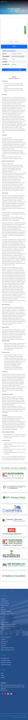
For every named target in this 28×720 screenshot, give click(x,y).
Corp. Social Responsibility (7, 613)
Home (11, 11)
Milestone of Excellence (6, 611)
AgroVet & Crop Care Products (7, 626)
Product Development (6, 637)
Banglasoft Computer (22, 717)
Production (3, 639)
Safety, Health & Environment (7, 650)
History (2, 607)
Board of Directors (5, 603)
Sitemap (2, 677)
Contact (2, 675)
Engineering (3, 643)
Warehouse (3, 645)
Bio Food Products (5, 628)
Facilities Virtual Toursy (6, 662)
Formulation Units (5, 658)
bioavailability (5, 114)
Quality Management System (7, 647)
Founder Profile (4, 601)
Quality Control (4, 641)
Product (16, 11)
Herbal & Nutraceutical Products (8, 624)
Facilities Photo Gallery (6, 664)
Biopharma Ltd (5, 456)
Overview (3, 599)
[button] (4, 29)
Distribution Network (5, 660)
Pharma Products (5, 622)
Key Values (3, 609)
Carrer (2, 673)
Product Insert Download (13, 69)
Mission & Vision (4, 605)
